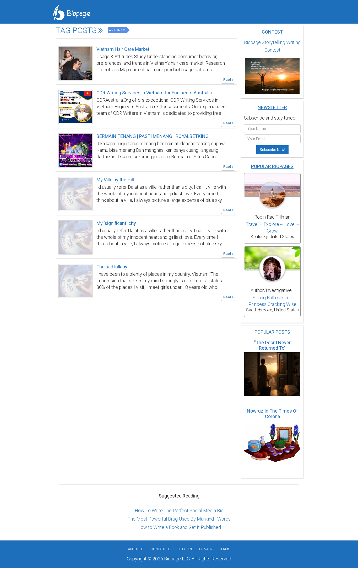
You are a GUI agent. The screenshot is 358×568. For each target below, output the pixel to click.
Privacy (206, 549)
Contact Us (161, 549)
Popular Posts (272, 332)
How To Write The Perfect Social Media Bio (179, 510)
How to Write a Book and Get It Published (179, 527)
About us (136, 549)
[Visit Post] (75, 63)
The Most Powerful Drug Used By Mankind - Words (179, 519)
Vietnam (118, 30)
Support (185, 549)
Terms (224, 549)
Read (227, 80)
